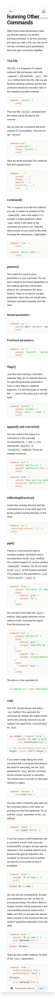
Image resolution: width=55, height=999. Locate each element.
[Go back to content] (11, 11)
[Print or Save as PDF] (43, 11)
